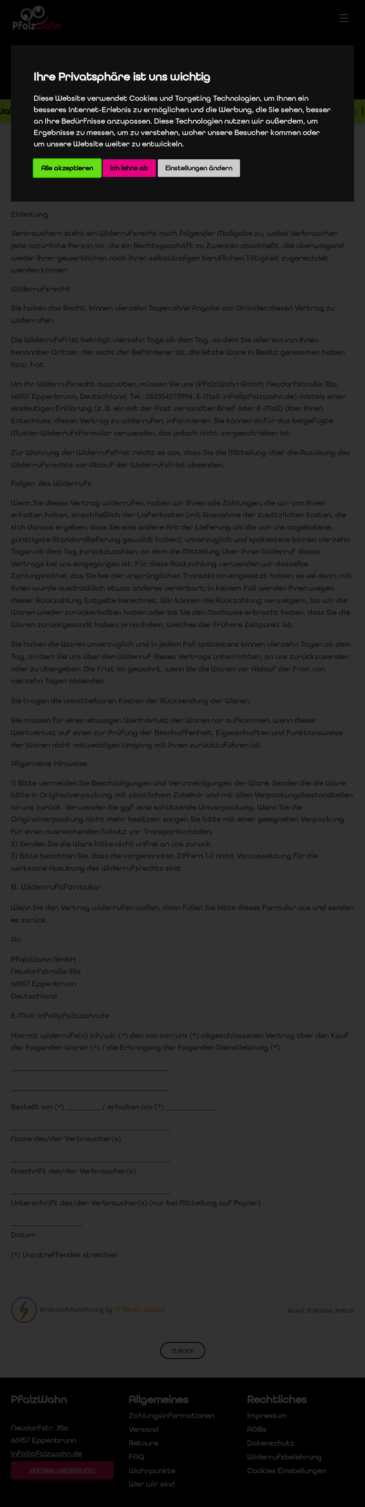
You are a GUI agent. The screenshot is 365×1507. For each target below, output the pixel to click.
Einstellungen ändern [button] (198, 168)
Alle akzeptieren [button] (67, 168)
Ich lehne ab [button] (129, 168)
